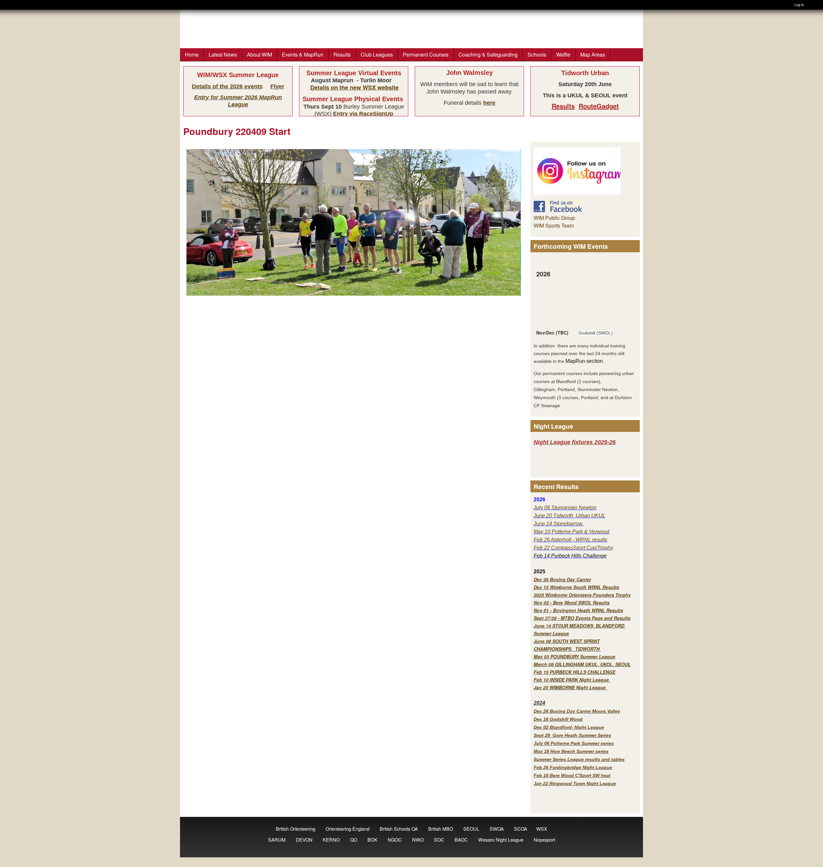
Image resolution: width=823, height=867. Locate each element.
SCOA (520, 828)
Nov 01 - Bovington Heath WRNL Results (578, 610)
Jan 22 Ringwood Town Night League (575, 783)
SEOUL (471, 828)
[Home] (8, 5)
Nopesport (544, 839)
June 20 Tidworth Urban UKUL (569, 515)
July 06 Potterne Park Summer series (574, 743)
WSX (541, 828)
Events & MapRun (302, 54)
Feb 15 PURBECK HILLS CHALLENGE (574, 672)
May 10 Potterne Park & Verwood (571, 531)
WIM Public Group (554, 217)
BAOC (461, 839)
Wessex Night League (500, 839)
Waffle (563, 54)
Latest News (223, 54)
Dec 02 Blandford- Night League (569, 727)
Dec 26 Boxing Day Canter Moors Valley (577, 711)
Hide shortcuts (816, 6)
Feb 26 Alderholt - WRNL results (570, 539)
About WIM (259, 54)
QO (353, 839)
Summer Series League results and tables (579, 759)
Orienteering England (347, 828)
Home (192, 54)
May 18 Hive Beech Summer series (571, 751)
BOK (372, 839)
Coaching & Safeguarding (488, 54)
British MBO (440, 828)
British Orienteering (295, 828)
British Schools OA (399, 828)
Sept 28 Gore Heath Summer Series (572, 735)
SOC (439, 839)
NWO (418, 839)
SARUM (276, 839)
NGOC (395, 839)
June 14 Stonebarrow (559, 523)
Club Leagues (377, 54)
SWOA (497, 828)
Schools (537, 54)
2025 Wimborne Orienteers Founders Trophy (582, 595)
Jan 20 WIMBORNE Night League (570, 687)
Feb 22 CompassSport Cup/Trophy (573, 547)
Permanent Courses (425, 54)
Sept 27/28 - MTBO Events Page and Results (582, 618)
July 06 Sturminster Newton (565, 507)
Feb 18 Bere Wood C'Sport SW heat (572, 775)
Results (342, 54)
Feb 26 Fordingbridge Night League (573, 767)
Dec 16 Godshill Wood (558, 719)
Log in (799, 5)
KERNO (331, 839)
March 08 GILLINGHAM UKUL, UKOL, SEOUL (582, 664)
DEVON (304, 839)
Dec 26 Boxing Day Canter (562, 579)
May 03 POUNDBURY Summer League (574, 656)
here (489, 103)
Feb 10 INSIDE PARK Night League (571, 679)
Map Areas (592, 54)
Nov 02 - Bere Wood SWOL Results (572, 602)
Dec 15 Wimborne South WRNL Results (576, 587)
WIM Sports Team (554, 225)
